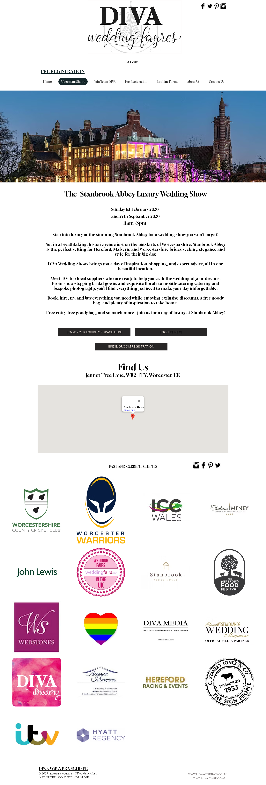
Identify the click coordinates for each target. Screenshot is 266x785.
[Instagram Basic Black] (223, 6)
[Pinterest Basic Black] (216, 6)
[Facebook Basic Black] (203, 6)
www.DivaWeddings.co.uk (207, 774)
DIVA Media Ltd (86, 773)
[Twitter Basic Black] (210, 6)
